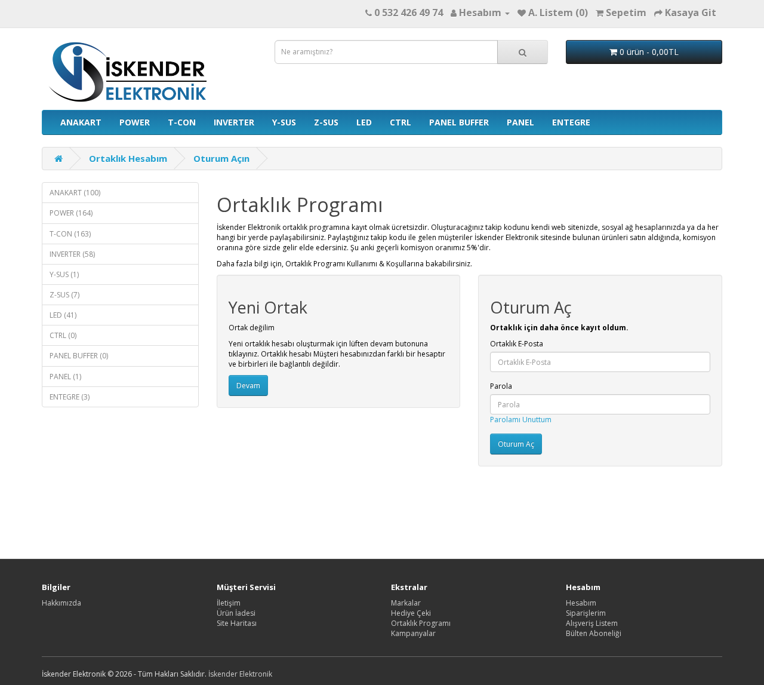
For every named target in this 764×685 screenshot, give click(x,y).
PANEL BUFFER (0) (79, 356)
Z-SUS (326, 122)
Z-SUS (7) (64, 295)
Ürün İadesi (236, 613)
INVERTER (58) (72, 254)
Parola (501, 386)
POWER (134, 122)
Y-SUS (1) (64, 274)
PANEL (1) (65, 376)
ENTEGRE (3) (70, 397)
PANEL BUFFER (459, 122)
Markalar (406, 603)
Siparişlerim (586, 613)
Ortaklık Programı (421, 623)
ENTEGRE (571, 122)
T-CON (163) (70, 234)
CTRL (400, 122)
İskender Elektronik (240, 674)
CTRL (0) (63, 335)
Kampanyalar (413, 633)
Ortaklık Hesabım (128, 158)
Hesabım (581, 603)
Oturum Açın (221, 158)
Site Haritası (237, 623)
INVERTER (234, 122)
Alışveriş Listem (592, 623)
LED (364, 122)
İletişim (229, 603)
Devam (248, 385)
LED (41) (63, 315)
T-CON (182, 122)
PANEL (520, 122)
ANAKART (80, 122)
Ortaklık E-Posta (516, 344)
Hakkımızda (61, 603)
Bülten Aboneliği (593, 633)
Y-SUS (284, 122)
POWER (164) (71, 213)
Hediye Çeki (411, 613)
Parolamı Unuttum (521, 419)
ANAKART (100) (75, 193)
